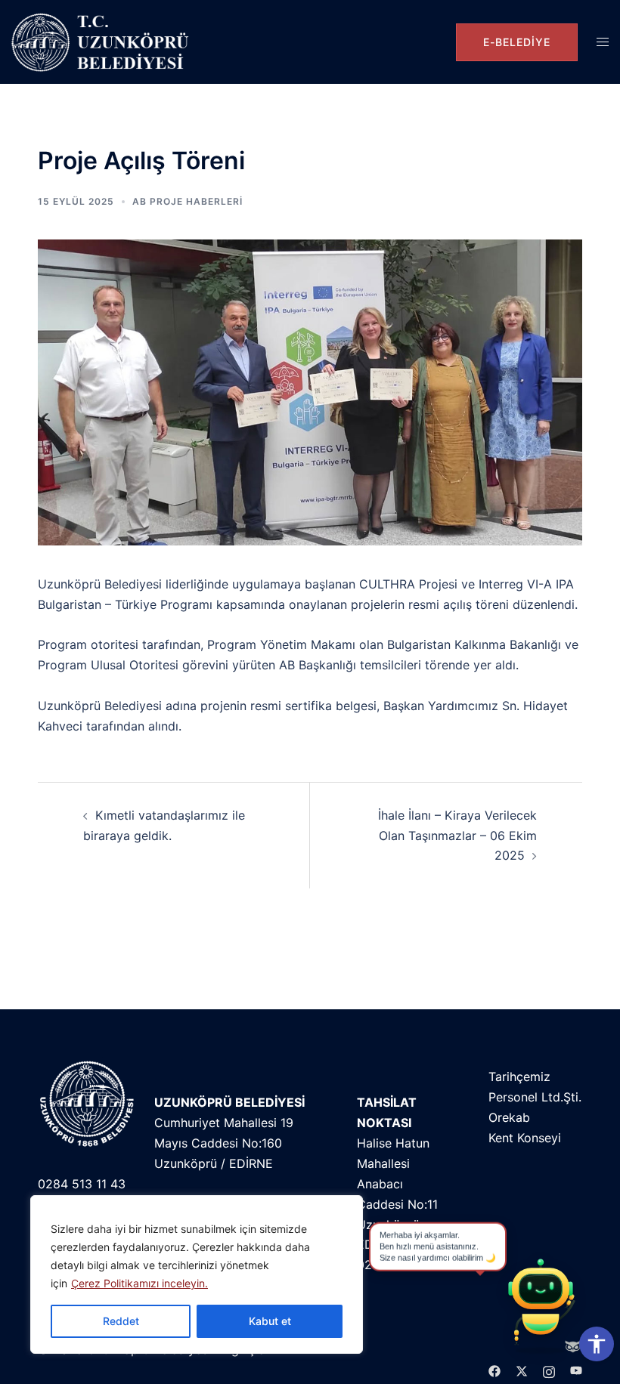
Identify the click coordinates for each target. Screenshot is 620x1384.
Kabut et (270, 1320)
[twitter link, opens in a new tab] (522, 1369)
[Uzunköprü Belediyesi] (103, 42)
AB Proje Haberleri (187, 201)
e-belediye (516, 42)
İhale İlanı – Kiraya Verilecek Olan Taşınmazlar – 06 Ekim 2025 (457, 835)
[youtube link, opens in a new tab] (576, 1369)
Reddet (121, 1320)
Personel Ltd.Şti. (534, 1096)
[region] (196, 1274)
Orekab (509, 1117)
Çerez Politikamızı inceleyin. (139, 1283)
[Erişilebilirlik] (596, 1344)
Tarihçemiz (519, 1076)
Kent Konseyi (524, 1137)
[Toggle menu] (603, 42)
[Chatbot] (540, 1304)
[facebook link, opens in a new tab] (494, 1369)
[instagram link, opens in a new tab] (549, 1369)
